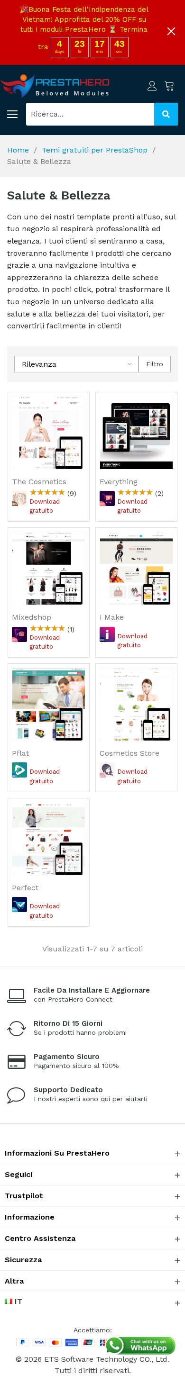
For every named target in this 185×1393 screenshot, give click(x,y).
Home (18, 149)
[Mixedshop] (48, 568)
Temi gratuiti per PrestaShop (95, 149)
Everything (119, 481)
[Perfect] (48, 839)
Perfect (25, 887)
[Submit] (166, 114)
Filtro (154, 364)
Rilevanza (39, 364)
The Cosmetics (39, 481)
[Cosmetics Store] (136, 704)
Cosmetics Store (129, 753)
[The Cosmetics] (48, 433)
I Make (112, 617)
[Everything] (136, 433)
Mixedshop (31, 617)
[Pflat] (48, 704)
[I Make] (136, 568)
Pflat (20, 753)
